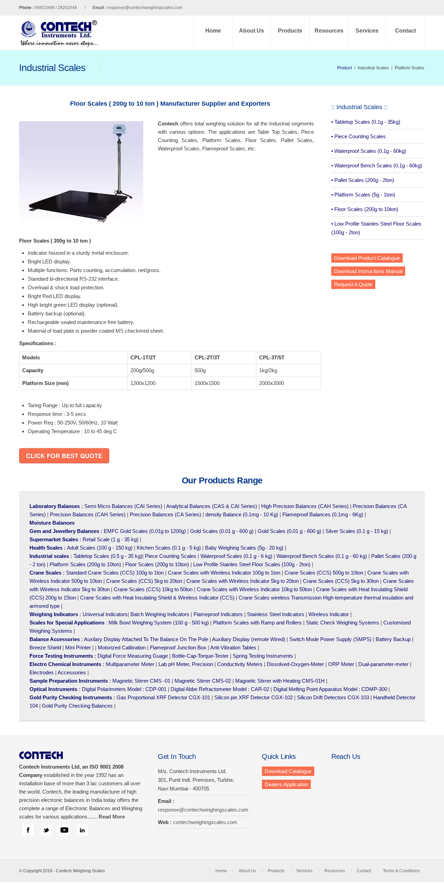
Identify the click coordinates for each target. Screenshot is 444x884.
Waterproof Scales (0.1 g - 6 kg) (236, 556)
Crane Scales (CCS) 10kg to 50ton (153, 589)
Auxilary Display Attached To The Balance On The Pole (146, 639)
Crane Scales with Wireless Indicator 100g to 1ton (224, 573)
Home (213, 31)
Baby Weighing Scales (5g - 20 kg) (244, 548)
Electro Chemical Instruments (65, 664)
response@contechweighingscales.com (144, 7)
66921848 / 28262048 (70, 7)
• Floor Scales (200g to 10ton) (364, 209)
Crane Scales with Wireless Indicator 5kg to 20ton (242, 581)
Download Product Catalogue (367, 258)
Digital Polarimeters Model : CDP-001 (123, 689)
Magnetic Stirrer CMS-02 (202, 681)
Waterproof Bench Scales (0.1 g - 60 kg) (321, 556)
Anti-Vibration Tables (233, 647)
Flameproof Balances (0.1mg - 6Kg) (322, 514)
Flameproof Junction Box (178, 647)
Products (290, 31)
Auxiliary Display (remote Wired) (248, 639)
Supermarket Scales (53, 539)
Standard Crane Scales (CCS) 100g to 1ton (115, 573)
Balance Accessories (54, 639)
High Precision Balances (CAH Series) (305, 506)
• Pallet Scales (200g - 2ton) (362, 180)
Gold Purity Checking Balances (77, 706)
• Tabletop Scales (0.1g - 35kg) (365, 122)
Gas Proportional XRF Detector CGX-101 (163, 697)
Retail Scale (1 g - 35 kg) (110, 539)
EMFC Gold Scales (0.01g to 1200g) (145, 531)
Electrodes (41, 672)
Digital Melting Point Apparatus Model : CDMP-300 (330, 689)
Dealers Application (286, 784)
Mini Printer (78, 647)
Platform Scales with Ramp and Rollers (257, 622)
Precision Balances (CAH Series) (88, 514)
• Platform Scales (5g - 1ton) (363, 195)
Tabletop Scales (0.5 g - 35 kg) (108, 556)
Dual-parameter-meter (383, 664)
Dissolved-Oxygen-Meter (295, 664)
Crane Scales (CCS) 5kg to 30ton (341, 581)
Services (367, 31)
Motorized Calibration (122, 647)
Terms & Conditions (401, 870)
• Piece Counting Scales (358, 136)
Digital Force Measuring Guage (132, 656)
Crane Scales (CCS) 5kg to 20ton (144, 581)
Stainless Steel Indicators (275, 614)
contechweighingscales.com (205, 822)
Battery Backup (393, 639)
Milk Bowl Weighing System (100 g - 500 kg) (159, 622)
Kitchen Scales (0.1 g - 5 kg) (169, 548)
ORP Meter (341, 664)
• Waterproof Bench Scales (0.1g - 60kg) (376, 165)
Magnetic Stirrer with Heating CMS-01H (280, 681)
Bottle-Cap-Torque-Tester (200, 656)
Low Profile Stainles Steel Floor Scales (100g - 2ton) (251, 564)
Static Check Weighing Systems (342, 622)
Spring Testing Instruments (263, 656)
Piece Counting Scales (170, 556)
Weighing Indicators (53, 614)
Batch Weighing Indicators (159, 614)
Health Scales (45, 548)
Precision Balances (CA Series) (165, 514)
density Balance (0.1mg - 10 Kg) (241, 514)
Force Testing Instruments (61, 656)
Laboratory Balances (54, 506)
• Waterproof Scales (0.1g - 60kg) (368, 151)
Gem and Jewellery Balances (64, 531)
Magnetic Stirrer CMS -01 (141, 681)
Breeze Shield (45, 647)
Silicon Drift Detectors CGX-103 (333, 697)
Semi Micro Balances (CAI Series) (123, 506)
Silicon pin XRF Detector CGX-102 (253, 697)
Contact (405, 31)
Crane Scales (45, 573)
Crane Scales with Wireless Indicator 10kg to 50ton (254, 589)
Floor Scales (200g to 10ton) (157, 564)
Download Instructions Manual (368, 271)
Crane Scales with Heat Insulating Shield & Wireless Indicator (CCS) (157, 598)
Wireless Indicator (328, 614)
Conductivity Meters (240, 664)
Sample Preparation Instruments (68, 681)
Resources (329, 31)
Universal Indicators (105, 614)
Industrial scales (49, 556)
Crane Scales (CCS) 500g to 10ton (323, 573)
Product (344, 67)
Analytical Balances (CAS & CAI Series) (211, 506)
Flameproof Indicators (218, 614)
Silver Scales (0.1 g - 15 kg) (356, 531)
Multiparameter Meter (130, 664)
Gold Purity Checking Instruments (70, 697)
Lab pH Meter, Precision (186, 664)
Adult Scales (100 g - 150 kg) (100, 548)
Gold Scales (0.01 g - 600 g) (222, 531)
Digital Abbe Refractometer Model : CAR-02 (220, 689)
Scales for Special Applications (66, 622)
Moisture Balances (52, 523)
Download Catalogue (288, 771)
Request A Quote (353, 284)
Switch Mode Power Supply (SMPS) (330, 639)
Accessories (72, 672)
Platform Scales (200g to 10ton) (85, 564)
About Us (251, 31)
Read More (112, 817)
